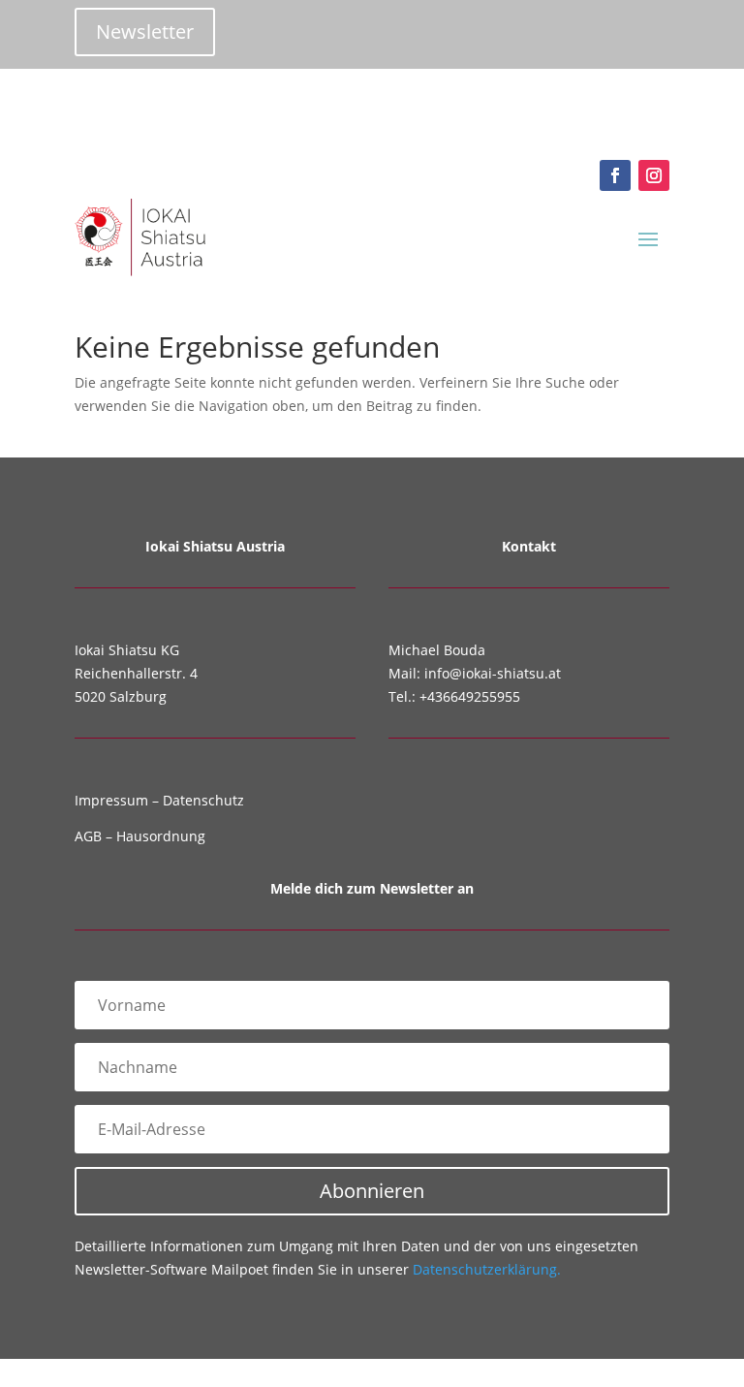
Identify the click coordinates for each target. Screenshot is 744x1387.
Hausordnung (160, 836)
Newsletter (145, 31)
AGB (88, 836)
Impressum (111, 800)
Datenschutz (203, 800)
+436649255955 (469, 696)
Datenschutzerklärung (487, 1269)
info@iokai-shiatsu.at (492, 673)
